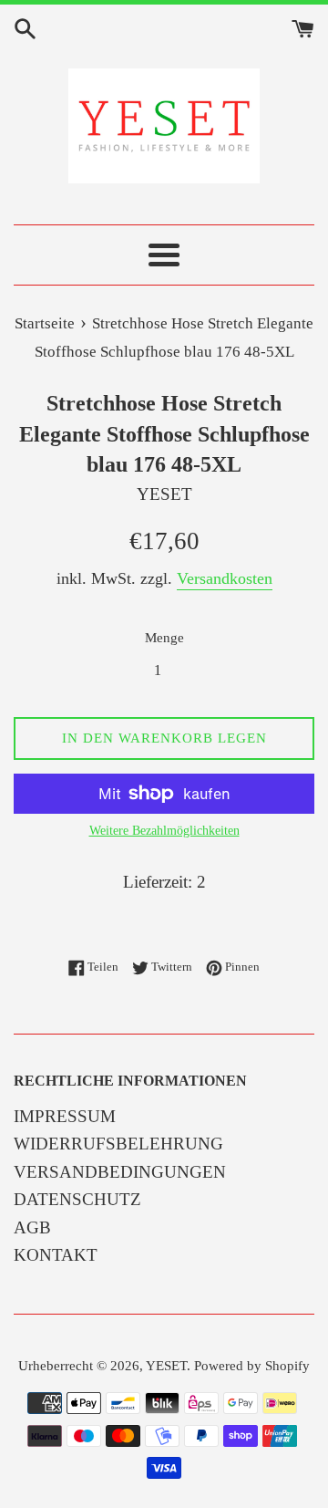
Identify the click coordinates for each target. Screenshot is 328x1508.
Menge (164, 637)
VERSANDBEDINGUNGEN (120, 1171)
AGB (32, 1227)
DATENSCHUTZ (77, 1199)
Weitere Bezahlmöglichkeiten (164, 830)
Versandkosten (224, 578)
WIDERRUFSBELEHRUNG (118, 1143)
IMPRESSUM (65, 1116)
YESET (166, 1365)
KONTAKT (55, 1254)
